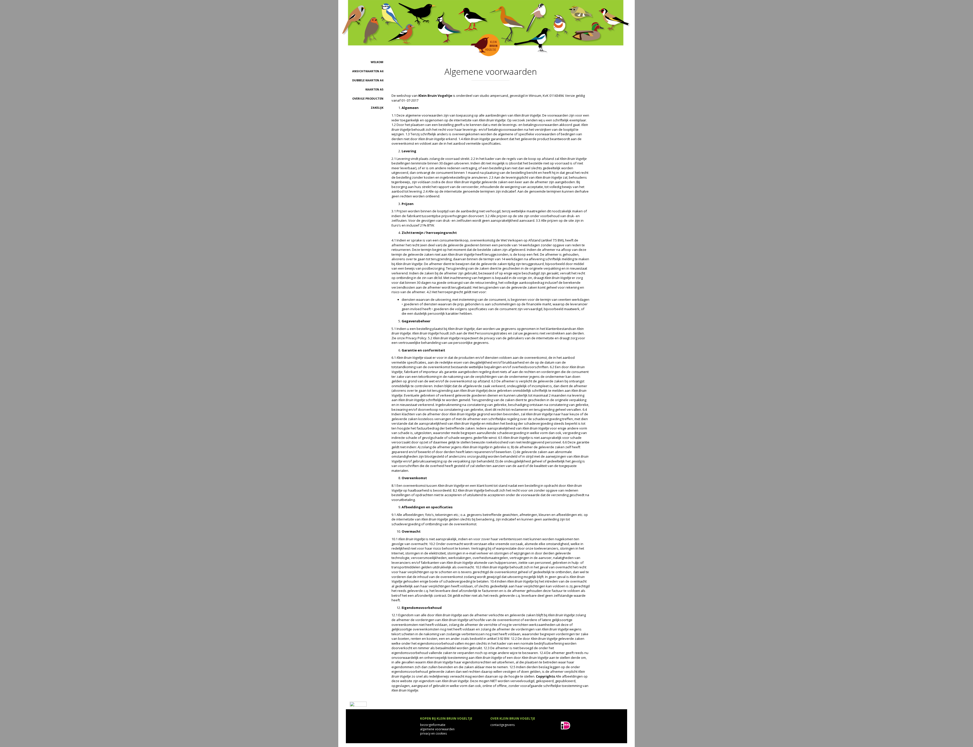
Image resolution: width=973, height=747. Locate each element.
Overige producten (367, 98)
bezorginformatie (432, 725)
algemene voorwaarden (437, 729)
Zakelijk (377, 107)
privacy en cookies (433, 733)
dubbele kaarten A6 (367, 80)
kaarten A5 (374, 89)
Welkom (377, 62)
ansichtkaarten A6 (367, 71)
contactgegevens (502, 725)
